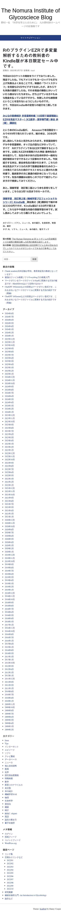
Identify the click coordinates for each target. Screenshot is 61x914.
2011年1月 (9, 688)
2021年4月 (9, 510)
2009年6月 (9, 716)
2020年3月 (9, 545)
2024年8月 (9, 389)
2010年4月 (9, 697)
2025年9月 (9, 348)
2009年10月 (10, 707)
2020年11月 (10, 523)
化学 (7, 772)
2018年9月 (9, 602)
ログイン (9, 833)
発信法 (8, 804)
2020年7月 (9, 532)
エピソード (10, 749)
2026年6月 (9, 319)
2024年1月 (9, 412)
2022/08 (10, 882)
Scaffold (43, 908)
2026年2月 (9, 332)
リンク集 (9, 854)
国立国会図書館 (12, 775)
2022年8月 (9, 466)
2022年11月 (10, 456)
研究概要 (9, 892)
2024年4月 (9, 402)
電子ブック (44, 229)
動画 (7, 768)
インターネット (12, 746)
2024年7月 (9, 392)
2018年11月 (10, 596)
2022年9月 (9, 462)
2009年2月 (9, 729)
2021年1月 (9, 516)
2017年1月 (9, 624)
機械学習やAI (11, 794)
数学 (7, 781)
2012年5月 (9, 666)
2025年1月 (9, 373)
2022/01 (10, 860)
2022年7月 (9, 469)
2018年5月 (9, 615)
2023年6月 (9, 434)
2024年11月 (10, 380)
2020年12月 (10, 520)
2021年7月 (9, 504)
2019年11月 (10, 558)
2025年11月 (10, 342)
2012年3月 (9, 672)
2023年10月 (10, 421)
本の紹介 (36, 223)
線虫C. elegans (11, 813)
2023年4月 (9, 440)
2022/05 (10, 873)
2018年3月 (9, 621)
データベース (11, 759)
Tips (6, 743)
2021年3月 (9, 513)
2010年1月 (9, 701)
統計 (9, 226)
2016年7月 (9, 637)
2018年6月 (9, 612)
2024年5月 (9, 399)
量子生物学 (10, 823)
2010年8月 (9, 691)
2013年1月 (9, 659)
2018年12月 (10, 593)
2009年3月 (9, 726)
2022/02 (10, 863)
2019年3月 (9, 583)
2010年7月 (9, 694)
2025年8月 (9, 351)
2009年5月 (9, 720)
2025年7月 (9, 354)
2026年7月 (9, 316)
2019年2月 (9, 586)
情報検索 (9, 778)
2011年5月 (9, 685)
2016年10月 (10, 631)
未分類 (8, 788)
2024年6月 (9, 396)
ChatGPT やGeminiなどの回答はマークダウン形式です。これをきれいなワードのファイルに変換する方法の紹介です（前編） (31, 299)
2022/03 (10, 866)
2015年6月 (9, 643)
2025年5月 (9, 361)
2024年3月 (9, 405)
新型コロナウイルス (14, 784)
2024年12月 (10, 377)
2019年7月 (9, 570)
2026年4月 (9, 326)
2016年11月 (10, 627)
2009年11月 (10, 704)
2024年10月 (10, 383)
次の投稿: (30, 248)
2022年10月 (10, 459)
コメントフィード (13, 840)
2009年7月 (9, 713)
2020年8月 (9, 529)
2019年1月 (9, 589)
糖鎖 (7, 807)
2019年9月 (9, 564)
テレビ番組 (10, 756)
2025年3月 (9, 367)
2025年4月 (9, 364)
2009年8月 (9, 710)
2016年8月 (9, 634)
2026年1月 (9, 335)
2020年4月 (9, 542)
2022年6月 (9, 472)
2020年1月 (9, 551)
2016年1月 (9, 640)
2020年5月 (9, 539)
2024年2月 (9, 408)
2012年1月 (9, 675)
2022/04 (10, 869)
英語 (7, 816)
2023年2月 (9, 447)
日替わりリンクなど (14, 857)
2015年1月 (9, 647)
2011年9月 (9, 682)
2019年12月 (10, 554)
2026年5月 (9, 323)
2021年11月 (10, 491)
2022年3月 (9, 478)
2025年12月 (10, 339)
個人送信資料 (11, 765)
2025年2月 (9, 370)
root (33, 70)
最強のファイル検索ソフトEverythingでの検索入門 (27, 277)
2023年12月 (10, 415)
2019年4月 (9, 580)
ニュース (26, 223)
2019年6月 (9, 574)
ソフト (17, 223)
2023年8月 (9, 428)
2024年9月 (9, 386)
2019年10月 (10, 561)
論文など (9, 898)
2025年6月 (9, 358)
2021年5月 (9, 507)
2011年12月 (10, 678)
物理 (7, 797)
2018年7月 (9, 608)
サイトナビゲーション (30, 38)
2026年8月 (9, 313)
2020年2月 (9, 548)
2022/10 (10, 888)
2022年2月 (9, 481)
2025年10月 (10, 345)
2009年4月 (9, 723)
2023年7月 (9, 431)
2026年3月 (9, 329)
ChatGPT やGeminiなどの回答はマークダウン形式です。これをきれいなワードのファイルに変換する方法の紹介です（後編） (31, 289)
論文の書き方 (11, 819)
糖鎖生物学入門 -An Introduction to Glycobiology (26, 895)
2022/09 (10, 885)
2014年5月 (9, 653)
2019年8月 (9, 567)
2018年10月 (10, 599)
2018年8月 (9, 605)
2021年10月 (10, 494)
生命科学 (46, 223)
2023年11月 (10, 418)
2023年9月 (9, 424)
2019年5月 (9, 577)
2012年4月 (9, 669)
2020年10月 (10, 526)
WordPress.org (11, 843)
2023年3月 (9, 443)
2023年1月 (9, 450)
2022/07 (10, 879)
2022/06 (10, 876)
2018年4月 (9, 618)
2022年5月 (9, 475)
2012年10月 (10, 662)
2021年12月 (10, 488)
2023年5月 (9, 437)
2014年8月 (9, 650)
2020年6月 (9, 535)
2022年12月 (10, 453)
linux (7, 740)
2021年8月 (9, 501)
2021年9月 (9, 497)
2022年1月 (9, 485)
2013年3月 (9, 656)
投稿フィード (11, 836)
